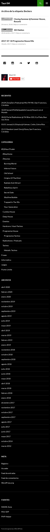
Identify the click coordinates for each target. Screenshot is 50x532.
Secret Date (9, 192)
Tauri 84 (5, 3)
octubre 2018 (7, 354)
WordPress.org (7, 483)
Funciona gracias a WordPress (11, 529)
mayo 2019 (6, 325)
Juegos (4, 265)
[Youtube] (37, 63)
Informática (6, 260)
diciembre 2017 (7, 403)
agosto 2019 (6, 316)
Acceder (4, 468)
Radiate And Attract (12, 183)
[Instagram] (13, 63)
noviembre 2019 (8, 301)
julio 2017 (5, 427)
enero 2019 (6, 345)
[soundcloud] (21, 63)
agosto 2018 (6, 364)
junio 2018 (5, 374)
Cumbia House (9, 212)
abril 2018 (5, 383)
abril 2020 (5, 287)
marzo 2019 (6, 335)
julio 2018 (5, 369)
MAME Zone (6, 507)
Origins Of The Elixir (12, 178)
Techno (6, 245)
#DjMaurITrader (8, 149)
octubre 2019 (7, 306)
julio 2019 (5, 321)
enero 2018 (6, 398)
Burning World (10, 163)
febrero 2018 (6, 393)
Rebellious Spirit (11, 188)
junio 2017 (5, 431)
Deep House (8, 216)
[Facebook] (5, 63)
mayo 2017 (6, 436)
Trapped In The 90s (12, 202)
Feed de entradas (8, 473)
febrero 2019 (6, 340)
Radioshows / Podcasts (12, 241)
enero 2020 (6, 297)
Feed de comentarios (10, 478)
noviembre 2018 (8, 350)
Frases (4, 255)
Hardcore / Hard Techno (13, 226)
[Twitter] (29, 63)
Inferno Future (10, 168)
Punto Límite (6, 269)
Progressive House (10, 231)
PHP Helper (6, 516)
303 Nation (19, 30)
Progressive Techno (12, 236)
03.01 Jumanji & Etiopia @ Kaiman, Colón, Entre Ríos (23, 124)
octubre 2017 (7, 412)
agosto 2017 (6, 422)
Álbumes (6, 159)
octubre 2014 (7, 441)
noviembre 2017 (8, 407)
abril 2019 (5, 330)
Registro (4, 463)
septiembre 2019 (8, 311)
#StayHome (7, 154)
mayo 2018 (6, 378)
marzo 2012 (6, 446)
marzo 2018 (6, 388)
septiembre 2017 (8, 417)
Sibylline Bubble (10, 197)
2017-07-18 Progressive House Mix (17, 41)
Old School (8, 173)
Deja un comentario (20, 24)
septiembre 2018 (8, 359)
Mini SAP (5, 512)
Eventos (6, 221)
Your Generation (11, 207)
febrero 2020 (6, 292)
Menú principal (47, 3)
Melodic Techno (10, 250)
